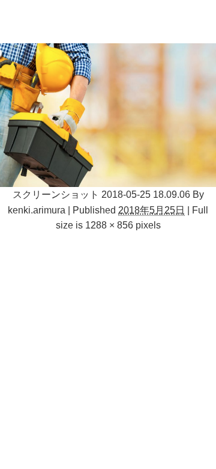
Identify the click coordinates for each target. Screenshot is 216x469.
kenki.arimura (36, 210)
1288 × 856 (109, 225)
